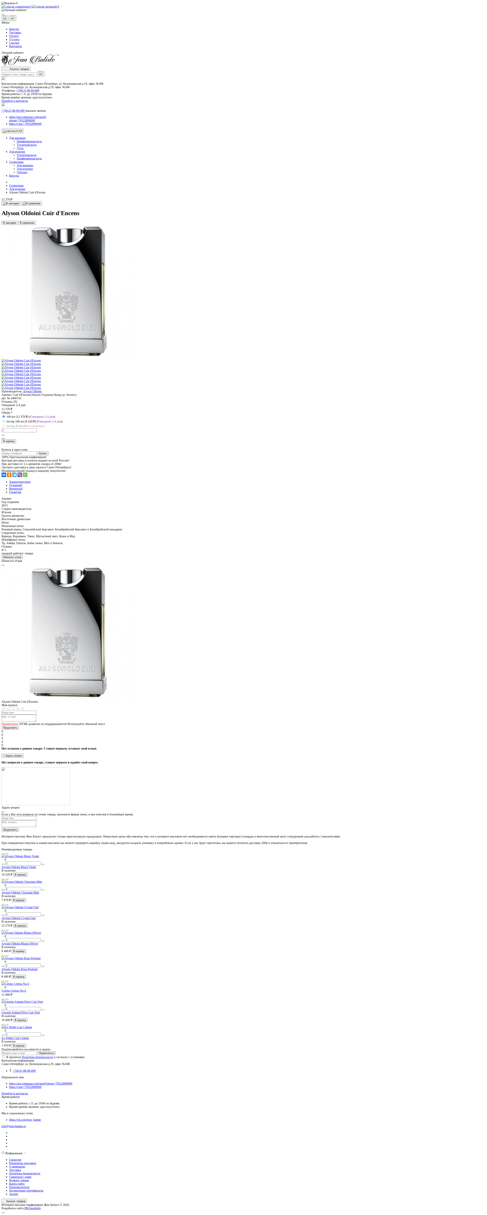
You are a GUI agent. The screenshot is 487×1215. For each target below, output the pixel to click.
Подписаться (46, 1053)
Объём (7, 412)
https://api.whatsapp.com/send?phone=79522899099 (27, 118)
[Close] (3, 565)
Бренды (14, 29)
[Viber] (20, 475)
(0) (15, 401)
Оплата (14, 36)
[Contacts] (12, 18)
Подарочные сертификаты (26, 1190)
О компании (17, 1166)
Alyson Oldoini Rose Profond (19, 969)
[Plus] (3, 435)
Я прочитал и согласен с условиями (45, 1057)
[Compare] (6, 853)
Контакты (15, 46)
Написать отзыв (12, 557)
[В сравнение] (31, 203)
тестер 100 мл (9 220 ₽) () (34, 421)
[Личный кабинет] (243, 10)
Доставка (15, 32)
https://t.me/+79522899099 (25, 123)
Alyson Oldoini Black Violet (19, 867)
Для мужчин (17, 189)
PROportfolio (32, 1208)
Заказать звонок (35, 110)
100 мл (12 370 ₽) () (30, 416)
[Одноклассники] (9, 475)
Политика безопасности (37, 1057)
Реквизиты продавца (22, 1163)
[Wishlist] (3, 853)
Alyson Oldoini (32, 391)
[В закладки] (11, 203)
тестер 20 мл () (25, 426)
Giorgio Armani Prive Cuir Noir (21, 1012)
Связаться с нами (20, 1176)
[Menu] (3, 14)
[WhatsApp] (25, 475)
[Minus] (3, 438)
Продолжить (10, 727)
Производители (19, 1187)
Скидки (14, 42)
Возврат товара (19, 1180)
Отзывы (14, 39)
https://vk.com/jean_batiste (25, 1119)
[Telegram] (14, 475)
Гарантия (15, 1159)
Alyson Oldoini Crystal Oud (19, 918)
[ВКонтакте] (4, 475)
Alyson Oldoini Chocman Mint (20, 892)
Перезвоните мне (13, 1077)
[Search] (40, 74)
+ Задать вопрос (12, 755)
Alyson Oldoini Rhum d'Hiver (20, 943)
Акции (13, 1194)
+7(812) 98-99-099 (27, 90)
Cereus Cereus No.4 (14, 990)
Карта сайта (17, 1183)
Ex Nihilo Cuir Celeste (15, 1038)
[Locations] (5, 18)
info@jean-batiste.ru (14, 1126)
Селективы (16, 185)
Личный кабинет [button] (13, 52)
